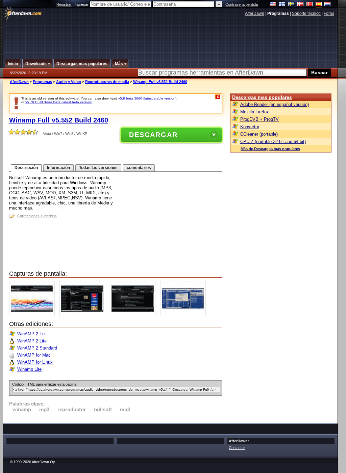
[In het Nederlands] (327, 4)
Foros (329, 13)
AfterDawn (254, 13)
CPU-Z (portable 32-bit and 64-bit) (273, 141)
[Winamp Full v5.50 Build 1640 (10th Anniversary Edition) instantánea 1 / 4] (33, 314)
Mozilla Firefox (254, 111)
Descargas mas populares (262, 97)
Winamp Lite (29, 369)
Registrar (64, 4)
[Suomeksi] (282, 4)
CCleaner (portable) (259, 134)
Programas (42, 82)
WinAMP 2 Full (32, 333)
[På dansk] (309, 4)
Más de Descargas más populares (270, 149)
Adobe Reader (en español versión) (274, 104)
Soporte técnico (306, 13)
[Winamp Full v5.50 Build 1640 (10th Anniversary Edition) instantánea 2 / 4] (83, 314)
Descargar (153, 134)
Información (58, 167)
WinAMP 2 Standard (37, 348)
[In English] (273, 4)
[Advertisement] (171, 35)
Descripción (26, 167)
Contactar (237, 448)
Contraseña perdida (241, 4)
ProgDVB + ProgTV (259, 119)
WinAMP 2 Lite (32, 340)
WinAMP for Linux (35, 362)
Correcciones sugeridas (37, 216)
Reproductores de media (107, 82)
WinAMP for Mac (34, 355)
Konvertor (249, 126)
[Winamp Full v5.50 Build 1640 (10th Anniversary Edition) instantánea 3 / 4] (134, 314)
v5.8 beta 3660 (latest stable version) (147, 98)
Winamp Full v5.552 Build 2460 (160, 82)
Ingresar (82, 4)
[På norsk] (300, 4)
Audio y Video (68, 82)
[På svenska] (291, 4)
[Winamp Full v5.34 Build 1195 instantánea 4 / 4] (184, 314)
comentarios (139, 167)
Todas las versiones (98, 167)
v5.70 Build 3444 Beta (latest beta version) (58, 102)
